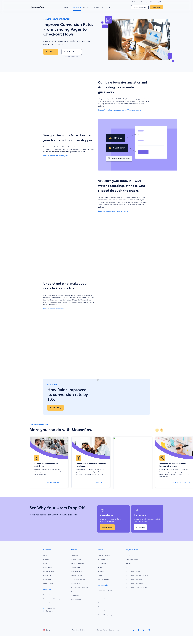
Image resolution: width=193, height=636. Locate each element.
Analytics (101, 567)
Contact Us (47, 575)
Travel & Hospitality (105, 615)
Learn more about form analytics (69, 156)
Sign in (152, 2)
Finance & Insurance (105, 599)
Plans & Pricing (76, 599)
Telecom (101, 603)
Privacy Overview (49, 595)
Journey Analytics (77, 571)
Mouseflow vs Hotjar (133, 571)
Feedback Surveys (77, 575)
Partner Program (49, 571)
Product (101, 571)
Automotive (102, 607)
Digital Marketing (104, 555)
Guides (128, 563)
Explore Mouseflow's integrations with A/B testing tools (124, 110)
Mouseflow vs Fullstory (134, 579)
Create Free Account (140, 7)
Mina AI (73, 591)
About (45, 555)
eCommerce (103, 559)
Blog (127, 567)
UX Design (102, 563)
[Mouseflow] (37, 7)
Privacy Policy (102, 630)
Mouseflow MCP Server (79, 587)
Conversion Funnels (78, 579)
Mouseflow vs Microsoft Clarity (137, 575)
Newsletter (47, 579)
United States (50, 609)
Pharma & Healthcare (106, 611)
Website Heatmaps (77, 563)
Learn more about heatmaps (69, 309)
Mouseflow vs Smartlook (135, 583)
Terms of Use (48, 603)
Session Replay (76, 559)
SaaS (100, 595)
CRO (100, 575)
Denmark (49, 611)
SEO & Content (103, 579)
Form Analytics (76, 583)
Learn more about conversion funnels (124, 211)
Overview (74, 555)
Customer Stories (132, 559)
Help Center (47, 567)
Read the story (55, 408)
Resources (129, 555)
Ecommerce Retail (105, 591)
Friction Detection (77, 567)
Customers (87, 7)
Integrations (75, 595)
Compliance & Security (51, 599)
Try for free (140, 527)
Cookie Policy (114, 630)
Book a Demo (51, 52)
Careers (46, 559)
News (45, 563)
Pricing (107, 7)
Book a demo (157, 7)
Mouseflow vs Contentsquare (136, 587)
